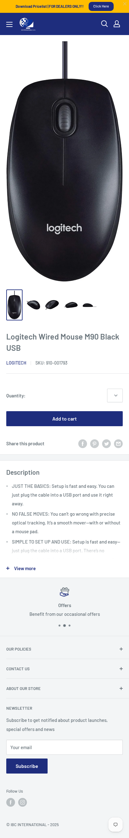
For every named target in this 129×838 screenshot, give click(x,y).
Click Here (101, 6)
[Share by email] (118, 443)
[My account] (117, 23)
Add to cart (64, 419)
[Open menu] (9, 24)
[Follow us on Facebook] (10, 802)
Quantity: (15, 395)
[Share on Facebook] (82, 443)
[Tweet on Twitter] (106, 443)
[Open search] (104, 23)
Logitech (16, 362)
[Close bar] (125, 4)
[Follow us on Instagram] (22, 802)
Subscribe (27, 766)
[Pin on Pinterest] (94, 443)
